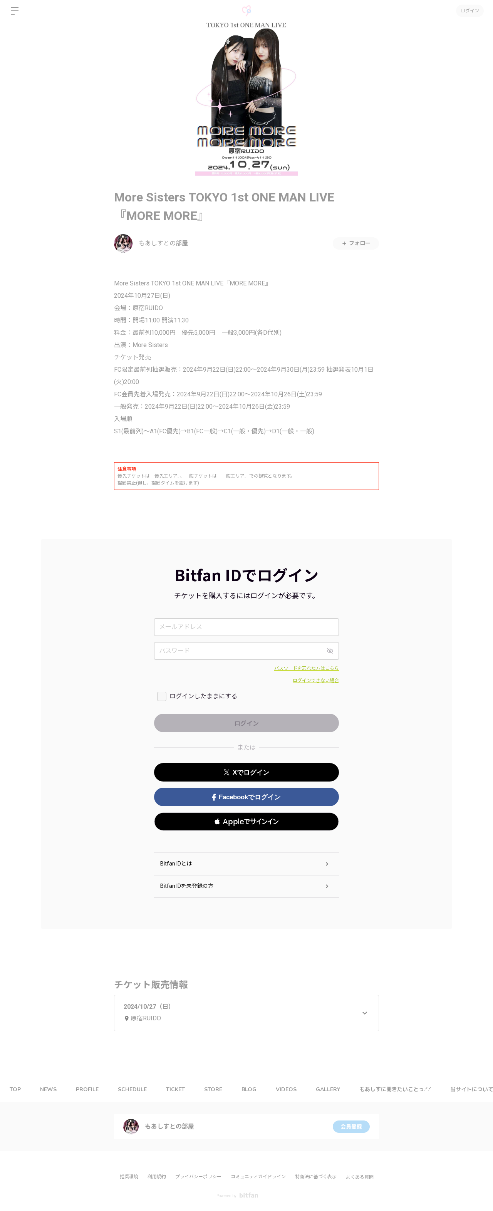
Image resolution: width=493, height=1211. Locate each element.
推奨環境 (129, 1176)
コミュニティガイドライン (258, 1176)
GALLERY (328, 1089)
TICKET (175, 1089)
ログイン (470, 11)
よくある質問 (360, 1177)
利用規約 (157, 1176)
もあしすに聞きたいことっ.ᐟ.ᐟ (395, 1089)
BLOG (249, 1089)
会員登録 (351, 1127)
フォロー (360, 243)
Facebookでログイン (250, 797)
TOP (15, 1089)
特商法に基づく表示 (316, 1176)
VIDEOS (286, 1089)
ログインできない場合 (316, 680)
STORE (213, 1089)
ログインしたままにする (203, 696)
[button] (246, 821)
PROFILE (87, 1089)
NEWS (48, 1089)
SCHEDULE (132, 1089)
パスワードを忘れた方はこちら (306, 668)
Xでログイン (251, 772)
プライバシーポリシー (198, 1176)
